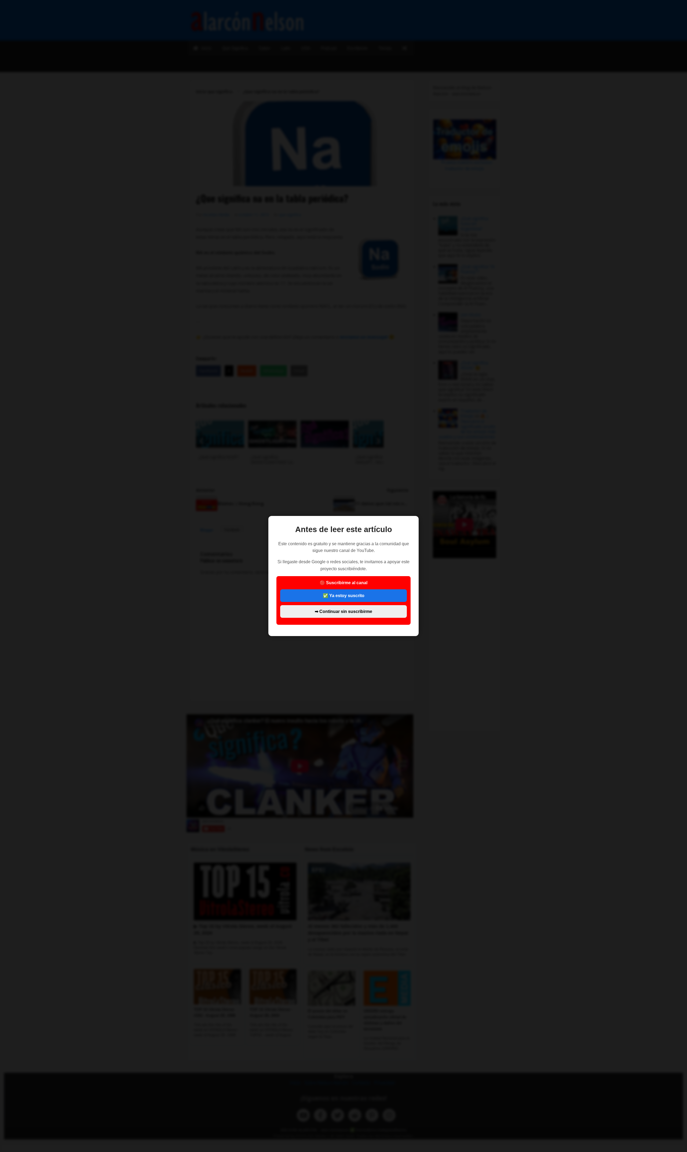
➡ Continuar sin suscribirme (343, 611)
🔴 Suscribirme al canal (343, 596)
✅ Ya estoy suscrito (343, 595)
